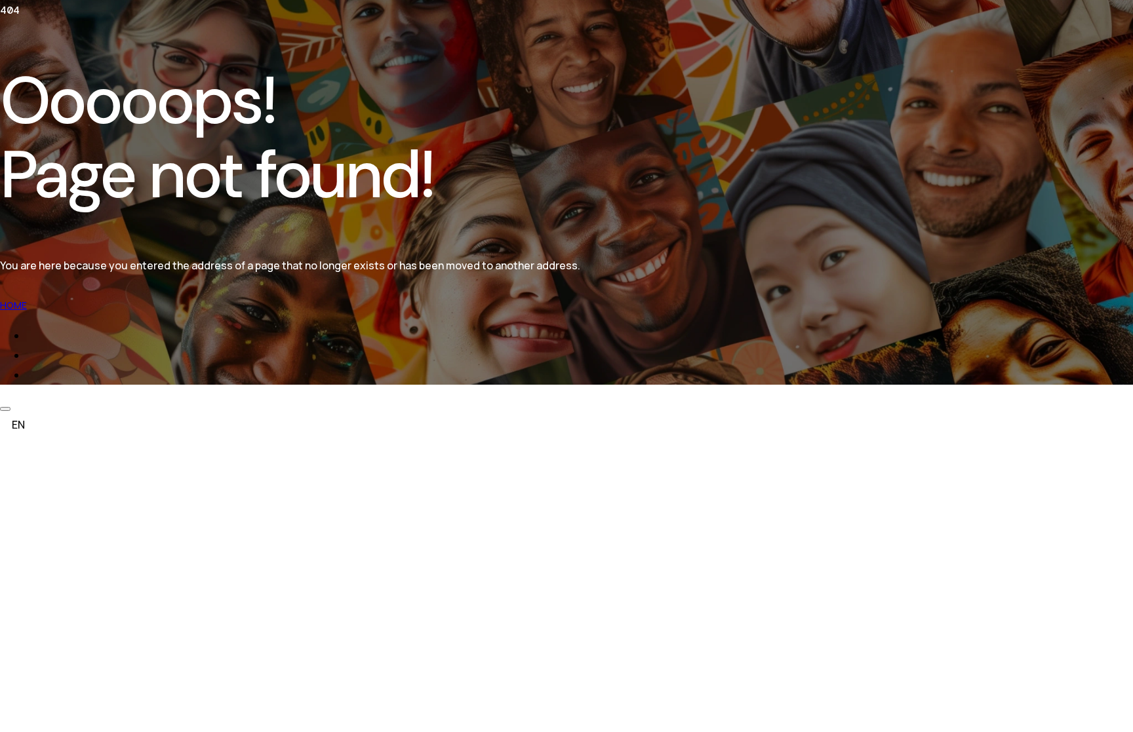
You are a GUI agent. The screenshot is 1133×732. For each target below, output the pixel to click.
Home (13, 305)
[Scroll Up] (5, 409)
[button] (566, 424)
